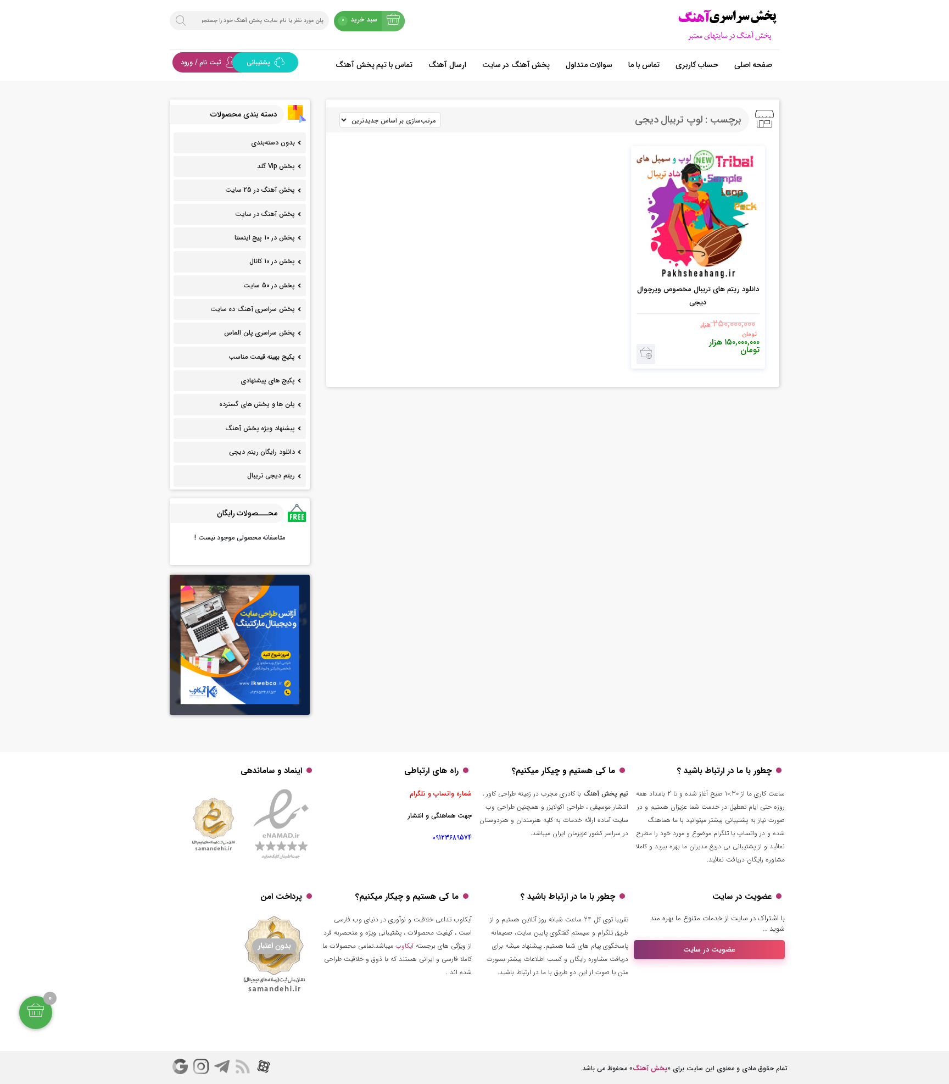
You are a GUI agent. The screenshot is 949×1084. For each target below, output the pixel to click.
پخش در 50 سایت (269, 285)
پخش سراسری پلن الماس (259, 332)
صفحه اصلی (753, 65)
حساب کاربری (697, 65)
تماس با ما (644, 65)
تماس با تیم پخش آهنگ (374, 65)
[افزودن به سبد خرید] (646, 354)
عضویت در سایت (709, 949)
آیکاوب (404, 946)
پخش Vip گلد (276, 166)
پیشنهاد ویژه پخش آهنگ (260, 428)
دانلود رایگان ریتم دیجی (262, 452)
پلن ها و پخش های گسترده (257, 404)
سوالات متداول (589, 65)
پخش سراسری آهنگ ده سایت (252, 309)
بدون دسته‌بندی (273, 142)
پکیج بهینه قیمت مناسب (261, 357)
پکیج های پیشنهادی (268, 380)
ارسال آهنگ (447, 65)
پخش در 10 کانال (272, 261)
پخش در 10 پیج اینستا (265, 237)
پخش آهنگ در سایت (516, 65)
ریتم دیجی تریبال (271, 475)
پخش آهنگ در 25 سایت (260, 190)
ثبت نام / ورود (201, 62)
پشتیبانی (259, 62)
